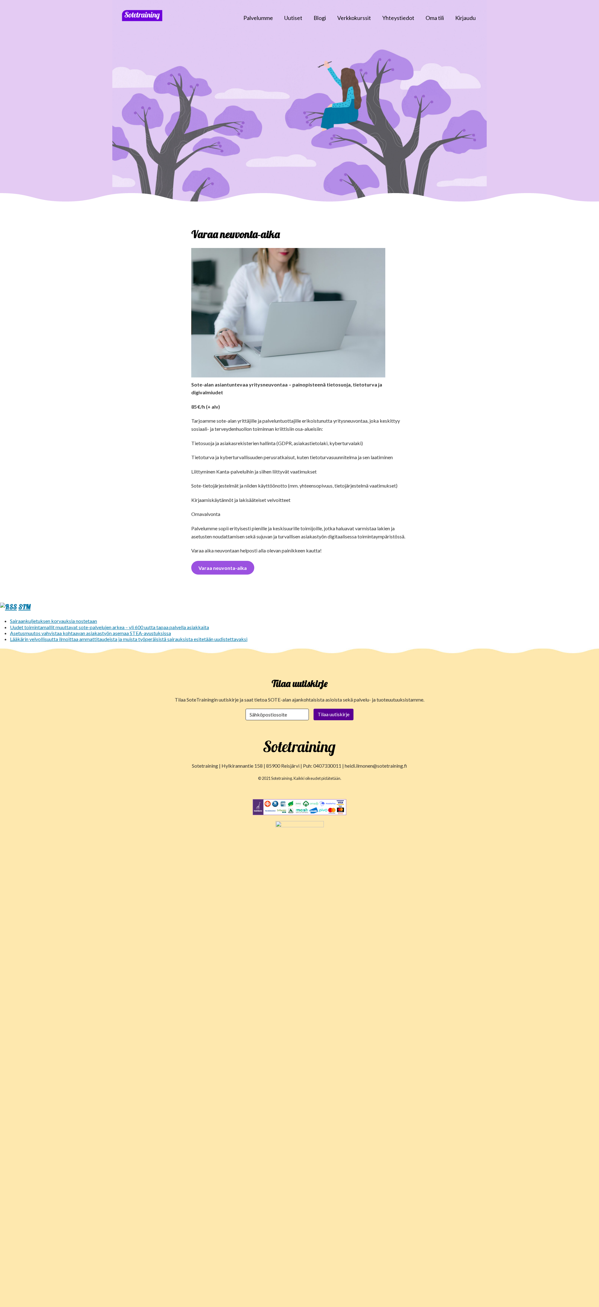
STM (24, 607)
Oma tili (435, 17)
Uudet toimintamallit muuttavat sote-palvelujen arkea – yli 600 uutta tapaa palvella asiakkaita (109, 627)
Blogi (320, 17)
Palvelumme (258, 17)
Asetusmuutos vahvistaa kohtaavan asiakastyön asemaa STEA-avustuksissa (90, 633)
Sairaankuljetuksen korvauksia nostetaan (53, 621)
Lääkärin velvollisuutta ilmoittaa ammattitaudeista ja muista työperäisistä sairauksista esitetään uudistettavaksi (128, 639)
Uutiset (293, 17)
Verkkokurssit (354, 17)
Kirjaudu (465, 17)
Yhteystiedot (398, 17)
